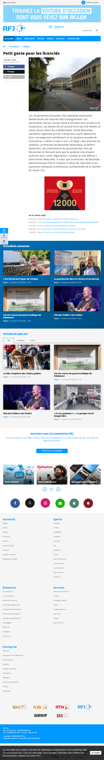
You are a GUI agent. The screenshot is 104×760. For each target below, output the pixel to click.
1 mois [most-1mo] (32, 340)
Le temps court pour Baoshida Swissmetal (52, 225)
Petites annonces (60, 609)
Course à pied (59, 568)
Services (60, 38)
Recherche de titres (10, 600)
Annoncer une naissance (12, 614)
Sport (19, 38)
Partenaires (7, 673)
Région (26, 46)
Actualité (9, 38)
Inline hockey (58, 563)
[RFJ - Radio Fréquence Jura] (85, 707)
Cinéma (56, 596)
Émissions (29, 38)
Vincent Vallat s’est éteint (68, 314)
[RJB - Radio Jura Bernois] (40, 707)
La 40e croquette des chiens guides (22, 373)
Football (56, 523)
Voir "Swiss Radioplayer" (26, 474)
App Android (88, 503)
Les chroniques (8, 596)
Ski (55, 545)
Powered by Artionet (10, 738)
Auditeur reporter (9, 554)
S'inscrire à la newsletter (52, 451)
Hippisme (57, 550)
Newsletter (7, 691)
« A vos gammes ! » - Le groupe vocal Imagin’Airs (74, 414)
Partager (10, 66)
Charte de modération (11, 682)
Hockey (56, 527)
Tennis (56, 554)
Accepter (95, 753)
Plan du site (32, 732)
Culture (5, 541)
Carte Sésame (8, 660)
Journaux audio (8, 545)
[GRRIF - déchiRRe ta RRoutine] (40, 716)
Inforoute (57, 614)
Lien (10, 77)
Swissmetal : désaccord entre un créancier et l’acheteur (57, 229)
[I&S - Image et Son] (63, 716)
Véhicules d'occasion (61, 591)
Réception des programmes (13, 655)
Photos (40, 38)
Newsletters (60, 503)
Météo (56, 605)
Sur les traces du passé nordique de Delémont (22, 316)
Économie (6, 536)
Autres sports (58, 572)
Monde (5, 532)
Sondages (6, 631)
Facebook (15, 503)
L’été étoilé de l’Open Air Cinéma (20, 278)
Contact (5, 686)
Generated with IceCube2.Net (29, 738)
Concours (6, 636)
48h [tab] (8, 340)
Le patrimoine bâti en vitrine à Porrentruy (76, 278)
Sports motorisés (60, 559)
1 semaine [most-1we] (20, 340)
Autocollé (6, 627)
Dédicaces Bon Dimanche (12, 609)
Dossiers (6, 550)
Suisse (5, 527)
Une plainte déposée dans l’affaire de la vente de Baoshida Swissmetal (64, 222)
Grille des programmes (11, 605)
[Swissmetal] (65, 84)
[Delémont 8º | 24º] (50, 24)
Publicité (6, 664)
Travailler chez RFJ (9, 669)
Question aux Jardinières (12, 618)
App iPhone (74, 503)
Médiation (6, 677)
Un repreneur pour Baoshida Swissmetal (52, 232)
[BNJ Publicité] (18, 707)
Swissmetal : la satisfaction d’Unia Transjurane (53, 219)
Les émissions (8, 591)
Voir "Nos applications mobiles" (59, 474)
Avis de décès (58, 623)
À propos (6, 651)
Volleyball (57, 536)
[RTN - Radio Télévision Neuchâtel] (63, 707)
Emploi (56, 618)
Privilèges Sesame (60, 600)
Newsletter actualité (10, 559)
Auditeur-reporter (92, 2)
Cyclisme (57, 541)
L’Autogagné (7, 623)
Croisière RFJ (73, 38)
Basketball (57, 532)
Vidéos (50, 38)
